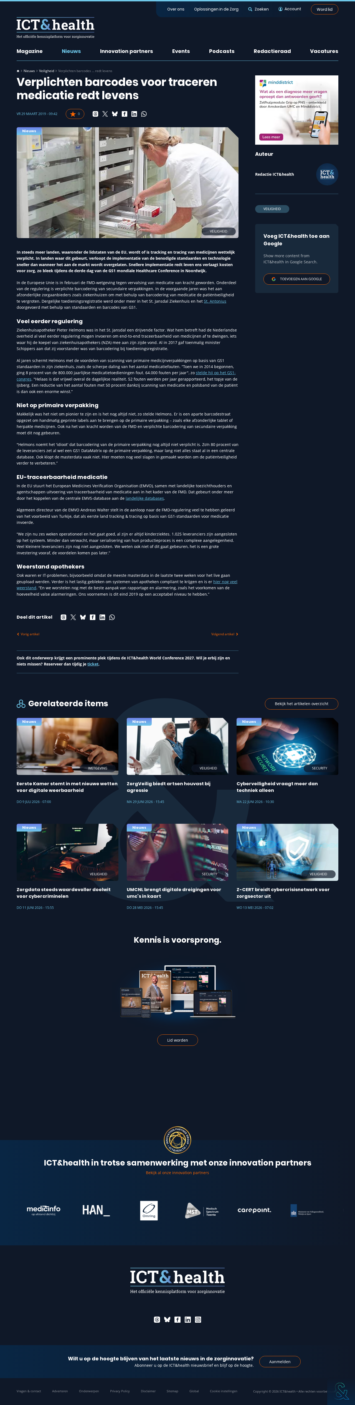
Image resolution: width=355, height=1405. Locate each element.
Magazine (30, 51)
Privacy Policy (120, 1391)
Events (181, 51)
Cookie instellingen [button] (223, 1391)
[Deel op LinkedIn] (134, 114)
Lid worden (177, 1040)
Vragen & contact (29, 1391)
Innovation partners (126, 51)
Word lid (325, 9)
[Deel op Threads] (95, 114)
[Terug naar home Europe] (55, 28)
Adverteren (60, 1391)
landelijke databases (145, 498)
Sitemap (172, 1391)
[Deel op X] (105, 114)
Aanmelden (280, 1361)
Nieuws (71, 51)
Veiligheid (46, 71)
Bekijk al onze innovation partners (177, 1172)
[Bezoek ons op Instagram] (198, 1320)
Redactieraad (272, 51)
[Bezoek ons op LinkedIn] (188, 1320)
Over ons (175, 9)
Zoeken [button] (261, 9)
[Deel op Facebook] (124, 114)
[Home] (18, 71)
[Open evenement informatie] (341, 1391)
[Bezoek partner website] (17, 1210)
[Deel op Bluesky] (115, 114)
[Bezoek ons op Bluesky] (167, 1320)
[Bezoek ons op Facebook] (177, 1320)
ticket (92, 664)
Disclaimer (148, 1391)
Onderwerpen (89, 1391)
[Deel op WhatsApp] (144, 114)
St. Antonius (215, 301)
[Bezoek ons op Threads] (157, 1320)
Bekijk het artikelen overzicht (301, 703)
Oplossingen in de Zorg (216, 9)
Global (194, 1391)
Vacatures (324, 51)
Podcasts (222, 51)
